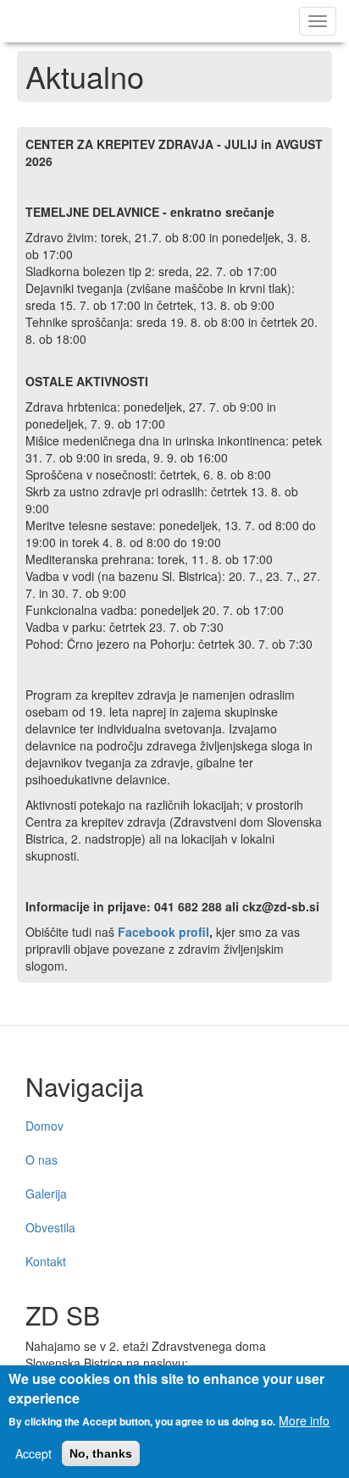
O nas (41, 1159)
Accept (33, 1453)
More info (304, 1420)
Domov (44, 1125)
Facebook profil (163, 931)
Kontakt (45, 1261)
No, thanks (100, 1453)
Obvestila (50, 1227)
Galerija (46, 1193)
